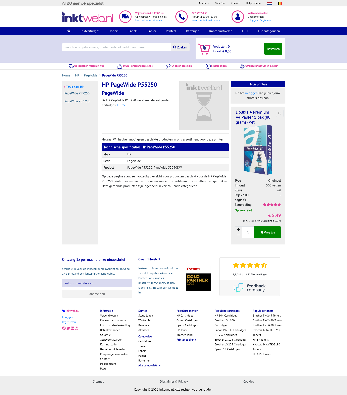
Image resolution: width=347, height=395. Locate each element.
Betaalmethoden (110, 330)
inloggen (251, 93)
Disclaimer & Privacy (174, 381)
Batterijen (192, 31)
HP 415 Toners (261, 354)
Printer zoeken (186, 339)
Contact (235, 3)
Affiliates (143, 330)
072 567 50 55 (199, 13)
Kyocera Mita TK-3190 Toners (266, 347)
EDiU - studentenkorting (115, 325)
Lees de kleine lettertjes (148, 20)
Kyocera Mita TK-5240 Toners (266, 332)
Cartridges (144, 341)
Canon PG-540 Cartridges (230, 330)
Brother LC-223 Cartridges (231, 344)
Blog (103, 368)
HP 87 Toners (261, 339)
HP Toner (182, 330)
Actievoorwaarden (111, 339)
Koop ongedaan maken (114, 354)
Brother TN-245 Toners (267, 315)
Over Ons (220, 3)
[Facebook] (64, 328)
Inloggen (253, 20)
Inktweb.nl (72, 311)
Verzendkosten (109, 315)
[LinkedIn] (72, 328)
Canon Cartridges (187, 320)
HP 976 (122, 105)
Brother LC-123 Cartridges (231, 339)
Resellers (203, 3)
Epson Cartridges (187, 325)
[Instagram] (76, 328)
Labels (133, 31)
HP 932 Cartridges (226, 335)
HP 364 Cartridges (226, 315)
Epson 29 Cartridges (227, 349)
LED (245, 31)
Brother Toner (185, 335)
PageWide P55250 (77, 93)
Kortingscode (108, 344)
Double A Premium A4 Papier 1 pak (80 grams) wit (253, 117)
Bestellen (273, 49)
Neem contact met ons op (206, 20)
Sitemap (98, 381)
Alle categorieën (269, 31)
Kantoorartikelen (220, 31)
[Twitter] (68, 328)
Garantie (105, 335)
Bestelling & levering (113, 349)
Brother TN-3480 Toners (268, 325)
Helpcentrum (253, 3)
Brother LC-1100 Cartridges (225, 323)
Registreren (266, 20)
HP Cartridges (185, 315)
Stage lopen (145, 315)
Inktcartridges (90, 31)
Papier (152, 31)
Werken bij (144, 320)
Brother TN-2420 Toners (268, 320)
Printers (171, 31)
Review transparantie (113, 320)
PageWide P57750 (77, 101)
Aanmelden (97, 294)
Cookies (248, 381)
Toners (113, 31)
